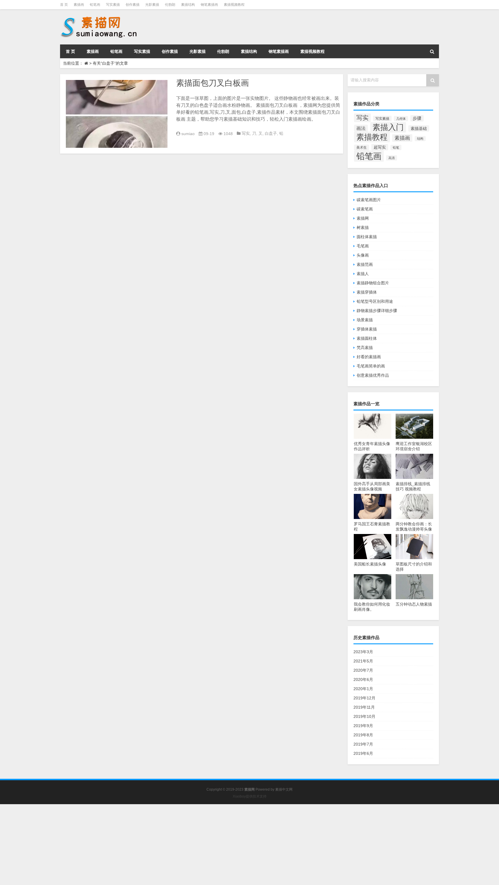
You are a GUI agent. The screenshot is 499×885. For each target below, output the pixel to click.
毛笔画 (363, 246)
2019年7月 (363, 744)
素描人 (363, 273)
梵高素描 (365, 347)
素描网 (363, 218)
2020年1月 (363, 688)
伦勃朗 (170, 5)
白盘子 (271, 133)
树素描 (363, 227)
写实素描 (113, 5)
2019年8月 (363, 735)
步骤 (417, 118)
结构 (420, 138)
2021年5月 (363, 661)
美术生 (361, 147)
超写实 (380, 147)
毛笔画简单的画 (371, 366)
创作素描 (132, 5)
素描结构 (188, 5)
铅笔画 (95, 5)
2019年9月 (363, 725)
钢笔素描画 (209, 5)
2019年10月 (364, 716)
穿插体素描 (367, 329)
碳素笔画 (365, 209)
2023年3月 (363, 651)
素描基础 (419, 128)
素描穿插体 (367, 292)
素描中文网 (284, 789)
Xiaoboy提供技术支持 (250, 796)
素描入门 (388, 127)
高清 (391, 158)
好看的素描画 (369, 356)
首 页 (64, 5)
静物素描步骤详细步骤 (377, 310)
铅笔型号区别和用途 (375, 301)
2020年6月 (363, 679)
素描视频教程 (234, 5)
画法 (361, 128)
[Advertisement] (173, 844)
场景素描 (365, 320)
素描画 (79, 5)
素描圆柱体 (367, 338)
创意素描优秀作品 (373, 375)
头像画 (363, 255)
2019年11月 (364, 707)
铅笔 (396, 147)
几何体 (401, 118)
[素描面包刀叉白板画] (116, 114)
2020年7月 (363, 670)
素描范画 (365, 264)
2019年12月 (364, 698)
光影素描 (152, 5)
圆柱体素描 (367, 236)
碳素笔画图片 (369, 199)
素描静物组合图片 (373, 283)
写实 (246, 133)
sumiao (188, 133)
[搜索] (432, 51)
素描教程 (372, 136)
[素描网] (99, 17)
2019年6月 (363, 753)
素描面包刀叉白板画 (212, 83)
